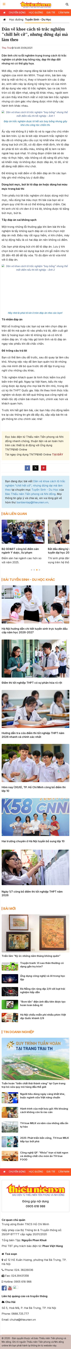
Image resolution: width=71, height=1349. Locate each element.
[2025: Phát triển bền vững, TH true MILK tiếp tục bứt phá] (10, 1141)
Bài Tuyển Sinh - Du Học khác (29, 580)
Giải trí (50, 12)
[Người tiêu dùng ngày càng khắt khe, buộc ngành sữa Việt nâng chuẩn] (10, 1097)
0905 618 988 (35, 1206)
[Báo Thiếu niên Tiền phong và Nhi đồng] (35, 4)
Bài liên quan (15, 514)
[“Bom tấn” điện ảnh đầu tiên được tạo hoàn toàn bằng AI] (10, 1004)
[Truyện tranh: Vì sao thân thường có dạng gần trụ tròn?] (10, 965)
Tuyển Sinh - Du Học (38, 19)
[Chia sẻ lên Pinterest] (43, 468)
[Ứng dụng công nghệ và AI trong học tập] (10, 978)
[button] (67, 4)
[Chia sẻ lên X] (35, 468)
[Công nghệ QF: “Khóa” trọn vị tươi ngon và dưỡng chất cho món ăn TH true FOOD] (10, 1155)
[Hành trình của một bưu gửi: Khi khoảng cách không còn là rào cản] (10, 1112)
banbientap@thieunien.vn (32, 502)
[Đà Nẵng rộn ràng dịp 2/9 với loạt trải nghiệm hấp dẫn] (10, 991)
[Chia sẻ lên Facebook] (27, 468)
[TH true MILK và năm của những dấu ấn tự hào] (10, 1126)
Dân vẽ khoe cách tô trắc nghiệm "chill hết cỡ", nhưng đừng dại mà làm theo (35, 485)
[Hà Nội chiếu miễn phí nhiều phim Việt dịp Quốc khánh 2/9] (10, 1017)
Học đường (36, 12)
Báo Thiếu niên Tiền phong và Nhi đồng (30, 494)
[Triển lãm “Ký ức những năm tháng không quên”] (35, 933)
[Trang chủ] (4, 19)
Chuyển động (17, 12)
